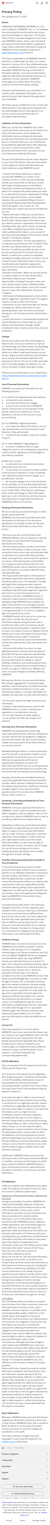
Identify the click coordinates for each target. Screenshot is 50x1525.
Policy (9, 1448)
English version (9, 1441)
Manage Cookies (39, 1520)
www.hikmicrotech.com (13, 52)
